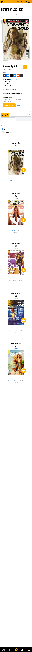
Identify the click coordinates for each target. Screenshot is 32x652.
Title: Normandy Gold (14, 14)
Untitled (16, 148)
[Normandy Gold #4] (16, 312)
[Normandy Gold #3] (16, 262)
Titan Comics (8, 70)
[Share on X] (11, 75)
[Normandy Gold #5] (16, 362)
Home (3, 14)
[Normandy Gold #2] (16, 212)
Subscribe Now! (9, 105)
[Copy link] (4, 75)
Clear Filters (28, 111)
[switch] (3, 132)
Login (19, 105)
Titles (7, 14)
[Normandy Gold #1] (16, 162)
